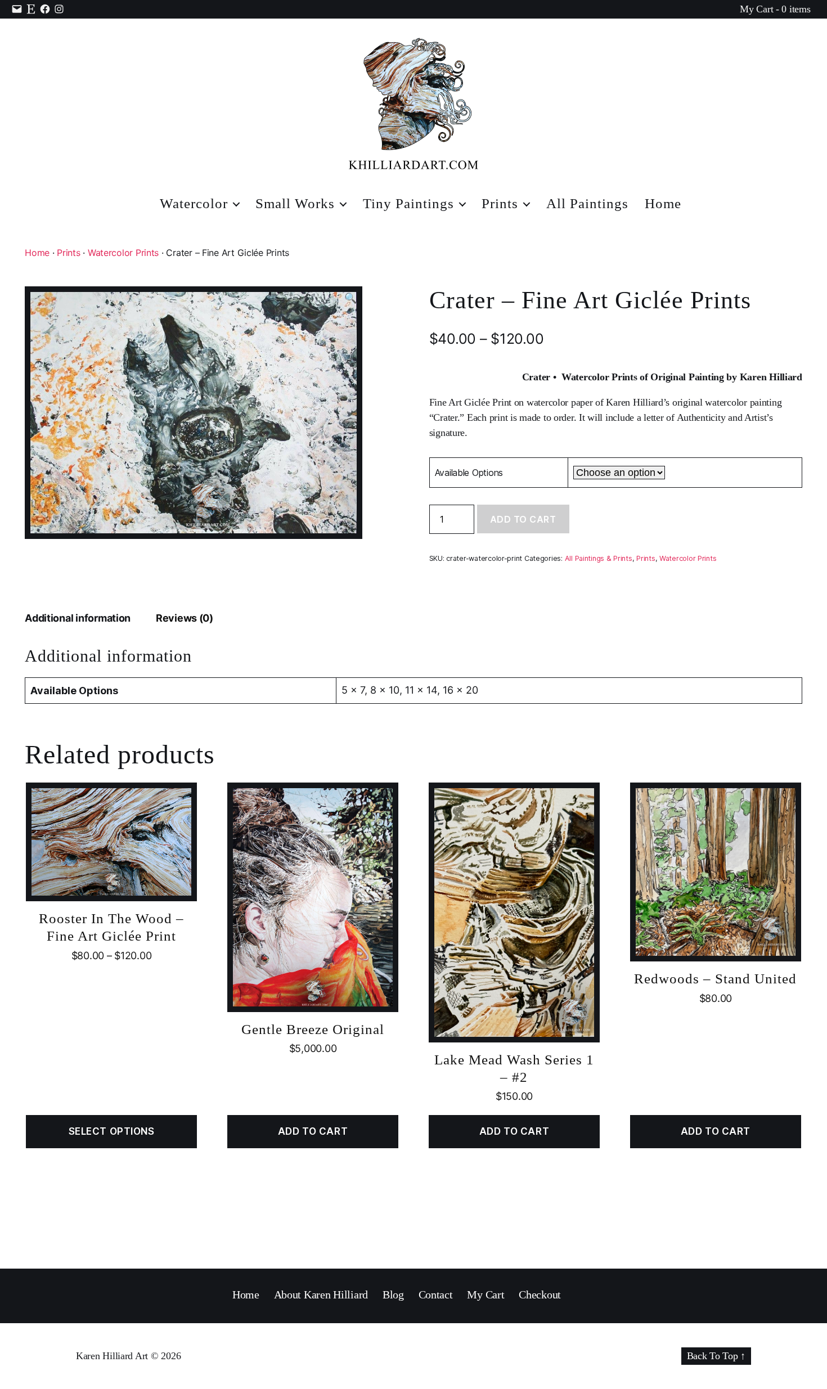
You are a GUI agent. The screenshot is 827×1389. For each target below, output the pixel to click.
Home (663, 203)
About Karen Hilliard (321, 1294)
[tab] (78, 618)
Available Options (469, 472)
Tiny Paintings (408, 203)
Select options (112, 1131)
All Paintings (587, 203)
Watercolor (194, 203)
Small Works (295, 203)
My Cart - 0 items (775, 9)
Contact (436, 1294)
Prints (500, 203)
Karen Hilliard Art (112, 1355)
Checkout (540, 1294)
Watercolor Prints (123, 252)
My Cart (485, 1294)
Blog (393, 1294)
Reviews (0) (184, 618)
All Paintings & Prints (598, 558)
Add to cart (523, 519)
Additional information (78, 618)
